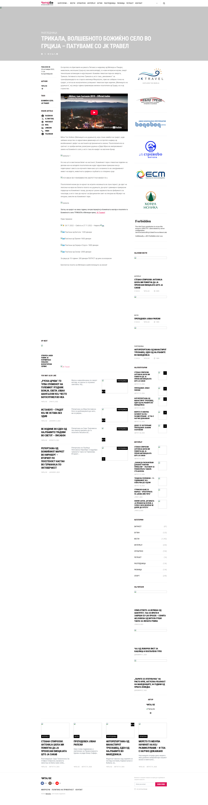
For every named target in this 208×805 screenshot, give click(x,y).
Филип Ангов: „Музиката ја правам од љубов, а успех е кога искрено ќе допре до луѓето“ (144, 504)
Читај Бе (48, 794)
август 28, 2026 (139, 433)
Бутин (99, 3)
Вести (72, 3)
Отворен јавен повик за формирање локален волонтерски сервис (47, 361)
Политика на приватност (63, 790)
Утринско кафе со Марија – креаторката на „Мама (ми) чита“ (143, 492)
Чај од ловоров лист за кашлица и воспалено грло (148, 650)
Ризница (121, 3)
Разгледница (109, 3)
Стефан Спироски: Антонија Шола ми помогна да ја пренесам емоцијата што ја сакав (148, 283)
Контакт (138, 3)
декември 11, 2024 (140, 654)
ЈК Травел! (100, 213)
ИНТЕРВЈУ (91, 3)
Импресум (45, 790)
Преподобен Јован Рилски (147, 318)
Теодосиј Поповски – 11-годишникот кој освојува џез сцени (144, 480)
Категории (62, 3)
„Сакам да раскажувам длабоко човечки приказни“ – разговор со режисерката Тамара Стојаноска (144, 467)
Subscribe (161, 784)
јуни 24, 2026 (138, 510)
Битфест (137, 526)
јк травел (45, 103)
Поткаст (130, 3)
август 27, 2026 (139, 474)
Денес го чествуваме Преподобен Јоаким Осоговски (142, 427)
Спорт (137, 576)
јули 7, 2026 (138, 497)
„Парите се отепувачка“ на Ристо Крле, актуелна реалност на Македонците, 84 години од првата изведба (150, 683)
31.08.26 (137, 291)
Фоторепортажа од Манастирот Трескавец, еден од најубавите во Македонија (150, 352)
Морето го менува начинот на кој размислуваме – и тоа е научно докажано (144, 415)
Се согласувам (142, 789)
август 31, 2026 (139, 384)
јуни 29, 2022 (138, 624)
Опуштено (81, 3)
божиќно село (47, 101)
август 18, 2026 (139, 486)
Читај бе (44, 86)
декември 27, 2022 (140, 690)
